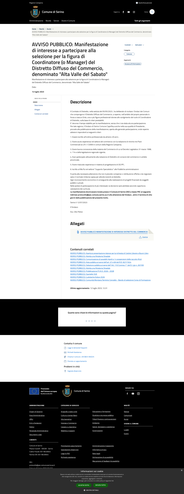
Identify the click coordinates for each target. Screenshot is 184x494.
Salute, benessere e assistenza (103, 427)
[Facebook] (122, 11)
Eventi (126, 433)
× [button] (181, 470)
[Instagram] (133, 11)
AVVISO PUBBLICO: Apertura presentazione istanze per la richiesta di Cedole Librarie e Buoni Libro (109, 253)
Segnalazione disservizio (69, 449)
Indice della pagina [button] (40, 98)
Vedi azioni (138, 45)
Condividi (128, 45)
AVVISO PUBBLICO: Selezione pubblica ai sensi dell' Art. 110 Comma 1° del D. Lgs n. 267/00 (107, 265)
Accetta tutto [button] (83, 485)
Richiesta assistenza (68, 457)
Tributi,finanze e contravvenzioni (104, 419)
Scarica (145, 237)
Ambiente (95, 423)
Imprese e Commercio (68, 423)
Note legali (96, 453)
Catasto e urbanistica (68, 427)
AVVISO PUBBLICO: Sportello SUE (83, 274)
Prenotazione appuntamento (71, 446)
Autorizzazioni (97, 430)
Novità (41, 29)
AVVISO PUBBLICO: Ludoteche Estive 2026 (87, 277)
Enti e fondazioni (35, 423)
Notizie (126, 411)
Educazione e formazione (101, 411)
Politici (31, 427)
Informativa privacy (99, 449)
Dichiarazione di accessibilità (102, 457)
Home (34, 29)
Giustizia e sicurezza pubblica (103, 415)
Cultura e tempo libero (69, 415)
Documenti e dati (35, 434)
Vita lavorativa (66, 419)
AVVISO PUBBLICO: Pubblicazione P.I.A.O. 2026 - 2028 (92, 271)
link (112, 481)
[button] (92, 490)
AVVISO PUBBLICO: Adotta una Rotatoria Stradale (90, 256)
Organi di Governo (35, 411)
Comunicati (128, 415)
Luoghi (126, 429)
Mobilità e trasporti (68, 430)
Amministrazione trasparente (103, 446)
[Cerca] (152, 11)
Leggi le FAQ (65, 453)
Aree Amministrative (37, 415)
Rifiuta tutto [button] (101, 485)
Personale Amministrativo (38, 430)
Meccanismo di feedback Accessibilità (105, 461)
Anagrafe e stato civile (69, 411)
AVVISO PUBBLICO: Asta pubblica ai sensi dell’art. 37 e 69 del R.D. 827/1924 (100, 262)
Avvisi (49, 29)
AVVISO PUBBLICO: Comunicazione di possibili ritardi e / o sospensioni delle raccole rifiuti (106, 259)
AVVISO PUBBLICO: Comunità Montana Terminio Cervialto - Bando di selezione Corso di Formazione (110, 280)
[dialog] (92, 481)
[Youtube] (128, 11)
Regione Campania (36, 2)
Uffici (31, 419)
